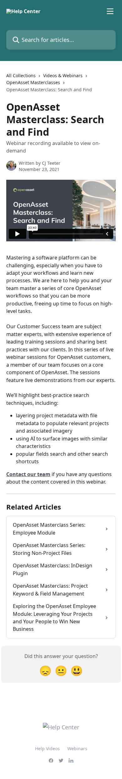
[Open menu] (110, 11)
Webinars (77, 748)
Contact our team (28, 474)
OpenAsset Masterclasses (33, 82)
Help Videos (47, 748)
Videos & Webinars (63, 75)
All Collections (21, 75)
